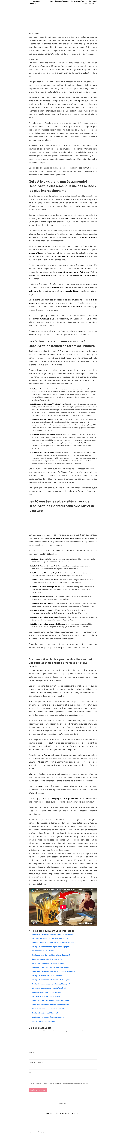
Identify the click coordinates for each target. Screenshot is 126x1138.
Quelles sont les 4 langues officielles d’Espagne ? (50, 967)
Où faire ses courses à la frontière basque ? (48, 1009)
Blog (51, 1)
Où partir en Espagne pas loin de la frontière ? (49, 988)
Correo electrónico (36, 1062)
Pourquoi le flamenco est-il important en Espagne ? (51, 947)
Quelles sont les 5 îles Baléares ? (44, 951)
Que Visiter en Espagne (34, 2)
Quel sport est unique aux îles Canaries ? (47, 992)
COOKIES (49, 1113)
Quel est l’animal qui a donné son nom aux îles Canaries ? (53, 942)
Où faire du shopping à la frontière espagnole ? (49, 963)
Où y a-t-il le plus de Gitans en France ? (46, 996)
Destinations (87, 4)
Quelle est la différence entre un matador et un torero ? (52, 934)
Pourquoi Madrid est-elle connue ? (45, 1021)
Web (30, 1072)
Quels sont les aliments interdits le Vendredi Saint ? (51, 1005)
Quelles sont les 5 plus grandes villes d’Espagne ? (50, 1000)
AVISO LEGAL (63, 1104)
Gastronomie (93, 1)
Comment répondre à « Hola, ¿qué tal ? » (47, 959)
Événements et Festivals (79, 1)
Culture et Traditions (62, 1)
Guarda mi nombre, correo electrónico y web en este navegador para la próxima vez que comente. (59, 1083)
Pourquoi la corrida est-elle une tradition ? (47, 976)
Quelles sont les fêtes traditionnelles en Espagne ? (51, 955)
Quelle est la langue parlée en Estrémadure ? (48, 1017)
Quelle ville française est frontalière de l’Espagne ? (51, 984)
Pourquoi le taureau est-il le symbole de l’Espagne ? (51, 980)
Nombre (32, 1052)
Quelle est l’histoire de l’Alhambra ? (45, 1013)
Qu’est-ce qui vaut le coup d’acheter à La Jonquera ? (51, 938)
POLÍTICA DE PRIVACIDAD (61, 1113)
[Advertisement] (63, 18)
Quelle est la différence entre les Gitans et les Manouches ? (54, 971)
